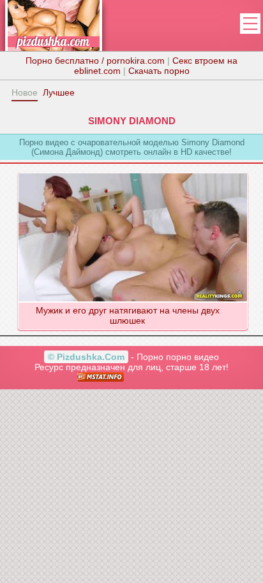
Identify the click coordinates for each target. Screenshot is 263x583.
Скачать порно (159, 71)
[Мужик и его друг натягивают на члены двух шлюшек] (133, 173)
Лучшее (59, 92)
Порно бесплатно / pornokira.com (95, 60)
